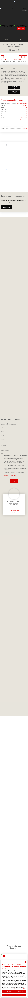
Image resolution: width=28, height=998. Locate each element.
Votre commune (5, 442)
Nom (2, 431)
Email (2, 435)
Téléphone (3, 439)
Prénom (3, 427)
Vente (2, 59)
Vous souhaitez (3, 445)
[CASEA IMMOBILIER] (20, 4)
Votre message (5, 450)
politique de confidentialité (10, 475)
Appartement (8, 59)
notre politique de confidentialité (17, 988)
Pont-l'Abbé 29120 (17, 59)
